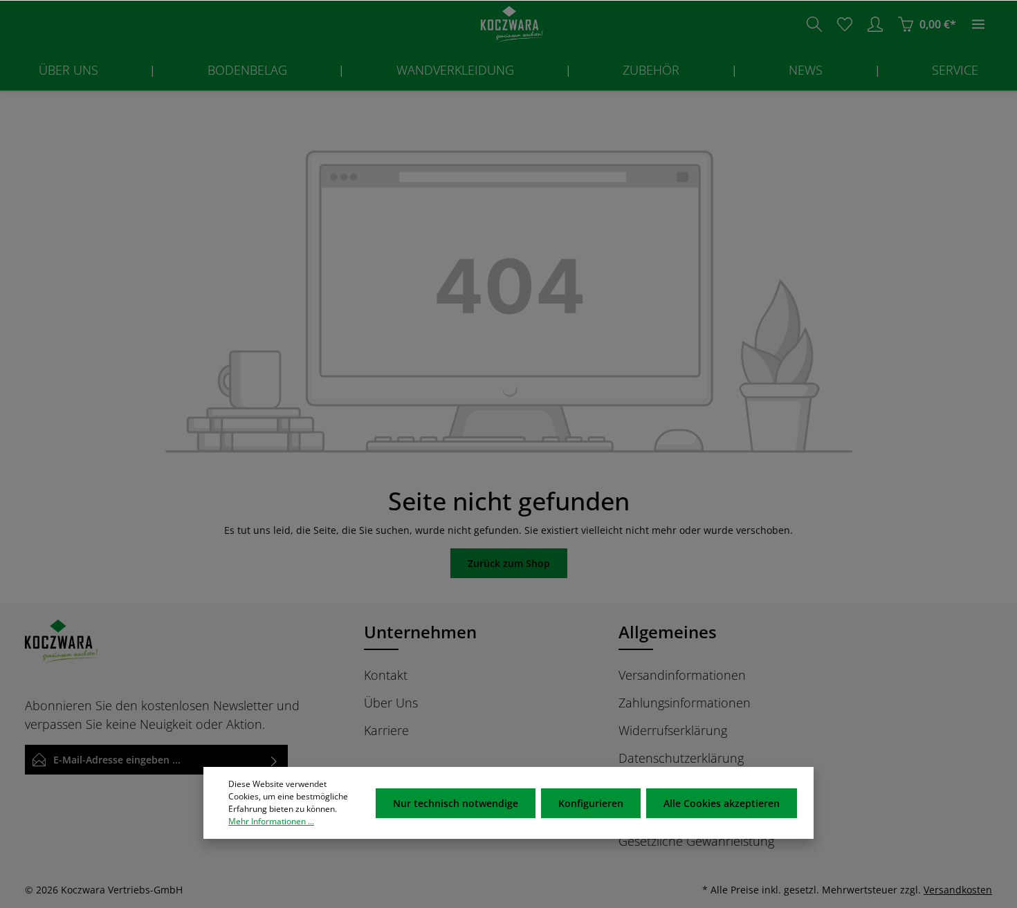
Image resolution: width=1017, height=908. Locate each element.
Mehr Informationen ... (271, 821)
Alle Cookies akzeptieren (721, 803)
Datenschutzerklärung (681, 758)
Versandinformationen (682, 675)
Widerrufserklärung (673, 730)
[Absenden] (274, 760)
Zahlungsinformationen (685, 702)
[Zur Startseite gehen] (508, 24)
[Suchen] (814, 24)
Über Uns (391, 702)
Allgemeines (668, 631)
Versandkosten (958, 889)
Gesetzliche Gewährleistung (696, 841)
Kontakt (385, 675)
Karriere (386, 730)
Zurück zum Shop (509, 563)
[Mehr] (978, 24)
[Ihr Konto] (875, 24)
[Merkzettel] (845, 24)
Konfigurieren (590, 803)
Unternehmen (420, 631)
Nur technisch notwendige (455, 803)
